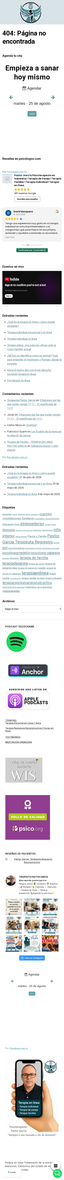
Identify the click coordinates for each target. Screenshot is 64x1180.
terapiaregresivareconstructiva (27, 583)
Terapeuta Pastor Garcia (21, 400)
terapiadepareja (15, 563)
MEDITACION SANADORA (18, 742)
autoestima (35, 514)
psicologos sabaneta (45, 553)
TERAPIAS (11, 720)
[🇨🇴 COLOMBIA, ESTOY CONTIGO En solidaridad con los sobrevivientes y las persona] (14, 943)
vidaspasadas (11, 591)
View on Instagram (34, 958)
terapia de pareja (36, 564)
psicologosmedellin (16, 553)
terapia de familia (34, 558)
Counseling (40, 519)
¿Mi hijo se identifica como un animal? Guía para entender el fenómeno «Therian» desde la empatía (34, 359)
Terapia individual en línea (22, 338)
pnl (4, 548)
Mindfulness (47, 530)
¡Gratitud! (31, 425)
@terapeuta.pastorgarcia (32, 880)
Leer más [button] (10, 237)
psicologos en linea (33, 548)
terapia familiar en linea (33, 578)
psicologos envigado (50, 548)
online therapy (21, 537)
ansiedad (7, 514)
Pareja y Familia (37, 536)
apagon (14, 514)
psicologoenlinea (16, 548)
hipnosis (8, 530)
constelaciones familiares (18, 518)
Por (14, 171)
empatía (48, 525)
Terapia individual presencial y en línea (29, 332)
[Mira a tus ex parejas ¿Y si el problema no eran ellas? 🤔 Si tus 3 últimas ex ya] (50, 943)
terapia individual (53, 578)
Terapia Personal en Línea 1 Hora (23, 723)
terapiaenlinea (35, 573)
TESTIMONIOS (13, 737)
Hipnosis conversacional (24, 530)
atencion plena (24, 514)
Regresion (14, 558)
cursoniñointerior (52, 519)
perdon (56, 543)
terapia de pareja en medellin (32, 568)
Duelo (17, 524)
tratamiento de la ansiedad (13, 587)
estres (53, 525)
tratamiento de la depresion (38, 587)
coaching (45, 514)
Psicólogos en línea (18, 380)
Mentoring (37, 530)
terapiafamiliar (15, 578)
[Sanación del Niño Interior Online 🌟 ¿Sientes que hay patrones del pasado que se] (32, 925)
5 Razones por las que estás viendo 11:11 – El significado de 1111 (34, 404)
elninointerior (32, 523)
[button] (57, 1173)
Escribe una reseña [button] (27, 199)
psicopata (5, 558)
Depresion (8, 524)
